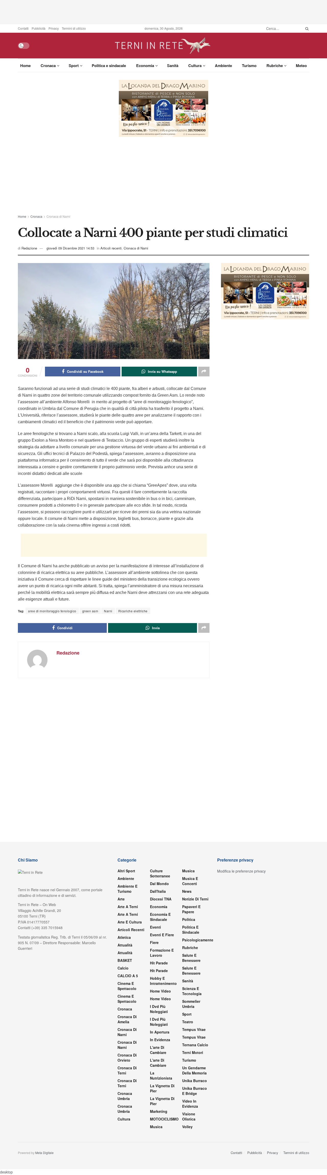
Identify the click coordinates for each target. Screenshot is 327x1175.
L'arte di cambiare (158, 1050)
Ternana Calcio (195, 1044)
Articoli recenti (111, 248)
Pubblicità (38, 28)
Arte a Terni (128, 906)
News (187, 891)
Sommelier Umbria (191, 1004)
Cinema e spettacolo (127, 986)
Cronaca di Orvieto (127, 1057)
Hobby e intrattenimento (163, 981)
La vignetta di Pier (162, 1088)
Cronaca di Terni (127, 1070)
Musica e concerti (190, 881)
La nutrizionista (161, 1075)
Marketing (158, 1111)
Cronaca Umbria (125, 1096)
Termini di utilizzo (74, 28)
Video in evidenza (190, 1103)
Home (25, 65)
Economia (145, 65)
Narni (108, 611)
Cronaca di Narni (58, 216)
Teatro (187, 1021)
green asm (90, 611)
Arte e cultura (130, 921)
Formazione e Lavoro (162, 953)
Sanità (172, 65)
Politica (188, 919)
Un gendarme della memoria (194, 1070)
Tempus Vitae (194, 1029)
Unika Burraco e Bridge (194, 1091)
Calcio (123, 968)
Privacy (54, 28)
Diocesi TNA (160, 898)
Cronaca (48, 65)
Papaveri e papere (191, 909)
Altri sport (126, 870)
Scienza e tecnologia (192, 991)
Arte (121, 898)
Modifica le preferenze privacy (241, 871)
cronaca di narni (127, 1032)
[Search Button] (306, 28)
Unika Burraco (194, 1080)
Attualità (125, 945)
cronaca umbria (125, 1109)
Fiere (154, 942)
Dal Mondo (159, 883)
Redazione (29, 248)
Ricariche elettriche (133, 611)
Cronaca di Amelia (127, 1019)
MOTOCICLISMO (164, 1119)
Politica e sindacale (109, 65)
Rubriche (274, 65)
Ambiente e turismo (127, 889)
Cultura (195, 65)
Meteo (301, 65)
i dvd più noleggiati (159, 1009)
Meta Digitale (44, 1152)
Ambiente (223, 65)
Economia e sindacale (160, 917)
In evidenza (160, 1039)
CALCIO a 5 (128, 975)
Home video (160, 991)
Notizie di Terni (195, 898)
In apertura (159, 1032)
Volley (187, 1126)
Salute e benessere (191, 958)
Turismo (249, 65)
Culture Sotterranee (160, 873)
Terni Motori (192, 1052)
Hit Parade (159, 962)
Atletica (124, 937)
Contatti (23, 28)
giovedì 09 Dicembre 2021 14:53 (70, 248)
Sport (74, 65)
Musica (156, 1126)
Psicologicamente (197, 939)
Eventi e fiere (162, 934)
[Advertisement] (163, 11)
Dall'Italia (158, 891)
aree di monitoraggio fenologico (52, 611)
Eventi (155, 927)
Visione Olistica (188, 1116)
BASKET (125, 960)
